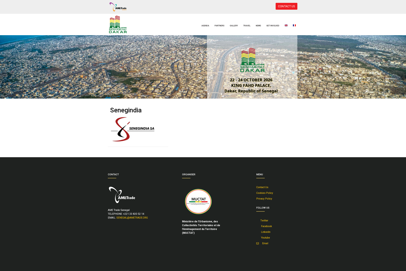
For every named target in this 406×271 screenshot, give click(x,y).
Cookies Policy (264, 192)
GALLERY (234, 26)
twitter (264, 220)
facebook (266, 226)
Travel (246, 26)
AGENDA (205, 26)
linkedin (265, 231)
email (264, 243)
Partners (219, 26)
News (258, 26)
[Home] (118, 24)
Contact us (262, 187)
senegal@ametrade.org (132, 217)
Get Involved (272, 26)
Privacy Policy (264, 198)
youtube (265, 237)
